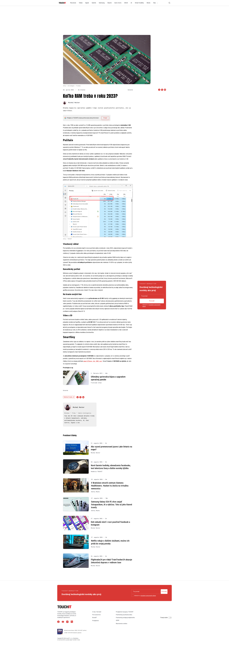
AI (131, 3)
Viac (154, 3)
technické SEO (61, 640)
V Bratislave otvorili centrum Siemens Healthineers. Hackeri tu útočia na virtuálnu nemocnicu (109, 486)
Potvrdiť (151, 301)
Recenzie (73, 3)
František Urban (96, 382)
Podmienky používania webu (124, 614)
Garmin (94, 3)
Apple (87, 3)
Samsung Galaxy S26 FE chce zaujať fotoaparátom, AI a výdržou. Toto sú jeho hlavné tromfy (111, 504)
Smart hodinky (139, 3)
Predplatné (95, 620)
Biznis (148, 3)
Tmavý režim (164, 617)
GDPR (117, 620)
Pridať (105, 118)
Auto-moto (117, 3)
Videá (80, 3)
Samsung (102, 3)
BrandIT (94, 617)
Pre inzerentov (96, 614)
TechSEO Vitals (76, 640)
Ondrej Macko (95, 491)
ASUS (126, 3)
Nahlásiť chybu (68, 397)
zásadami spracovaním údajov (148, 595)
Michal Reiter (74, 102)
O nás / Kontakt (96, 612)
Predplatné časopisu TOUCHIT (124, 612)
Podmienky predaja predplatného (125, 617)
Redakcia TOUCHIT (96, 471)
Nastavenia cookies (121, 623)
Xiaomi (109, 3)
